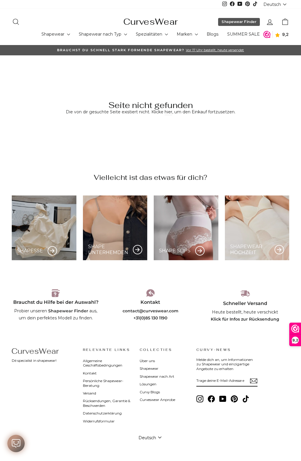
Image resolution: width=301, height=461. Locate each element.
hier (168, 112)
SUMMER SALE (243, 34)
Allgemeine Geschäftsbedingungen (102, 363)
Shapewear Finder (239, 21)
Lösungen (148, 384)
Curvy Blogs (150, 392)
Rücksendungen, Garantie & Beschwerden (106, 403)
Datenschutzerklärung (102, 413)
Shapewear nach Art (157, 376)
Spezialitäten (149, 34)
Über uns (147, 361)
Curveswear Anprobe (157, 399)
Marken (185, 34)
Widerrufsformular (99, 421)
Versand (89, 393)
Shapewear (53, 34)
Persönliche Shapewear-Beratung (103, 383)
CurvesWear (150, 21)
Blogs (212, 34)
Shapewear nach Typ (101, 34)
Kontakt (90, 373)
